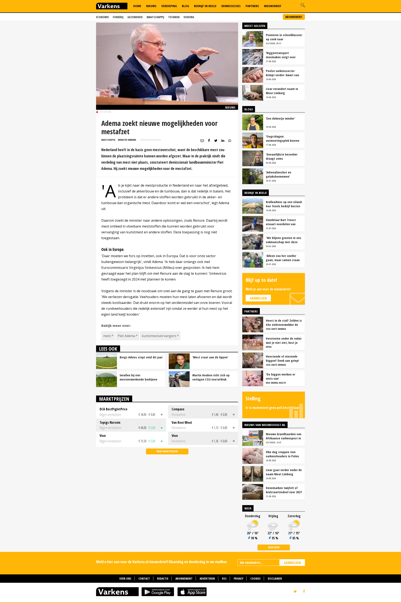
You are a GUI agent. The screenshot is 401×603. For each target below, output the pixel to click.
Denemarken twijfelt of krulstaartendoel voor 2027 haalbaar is (284, 490)
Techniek (174, 17)
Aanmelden (258, 298)
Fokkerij (118, 17)
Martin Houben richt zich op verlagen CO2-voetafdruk (211, 377)
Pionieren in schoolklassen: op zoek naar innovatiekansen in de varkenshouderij (284, 37)
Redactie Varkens (127, 139)
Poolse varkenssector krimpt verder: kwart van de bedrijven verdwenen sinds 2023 (282, 73)
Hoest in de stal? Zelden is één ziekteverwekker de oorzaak (284, 322)
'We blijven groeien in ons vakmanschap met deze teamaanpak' (283, 240)
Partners (252, 6)
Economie (102, 17)
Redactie (162, 578)
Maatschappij (155, 17)
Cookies (255, 578)
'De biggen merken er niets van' (280, 376)
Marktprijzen (114, 398)
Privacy (238, 578)
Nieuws (151, 6)
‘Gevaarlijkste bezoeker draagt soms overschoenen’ (281, 156)
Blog (185, 6)
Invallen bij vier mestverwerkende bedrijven (138, 377)
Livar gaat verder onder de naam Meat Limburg (284, 472)
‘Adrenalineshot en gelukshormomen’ (278, 174)
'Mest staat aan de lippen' (210, 357)
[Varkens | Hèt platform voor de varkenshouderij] (111, 6)
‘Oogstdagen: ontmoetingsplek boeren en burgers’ (282, 138)
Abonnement (293, 17)
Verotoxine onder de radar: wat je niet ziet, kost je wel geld (284, 340)
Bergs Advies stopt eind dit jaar (141, 357)
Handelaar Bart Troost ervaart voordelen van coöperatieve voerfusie (281, 222)
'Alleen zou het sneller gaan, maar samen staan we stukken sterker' (283, 258)
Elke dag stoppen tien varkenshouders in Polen (282, 454)
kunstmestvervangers (159, 336)
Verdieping (169, 6)
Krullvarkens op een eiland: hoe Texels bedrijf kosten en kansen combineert (284, 204)
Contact (144, 578)
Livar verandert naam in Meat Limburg (282, 91)
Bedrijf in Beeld (205, 6)
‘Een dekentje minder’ (280, 118)
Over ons (125, 578)
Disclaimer (275, 578)
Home (137, 6)
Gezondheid (135, 17)
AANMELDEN (292, 562)
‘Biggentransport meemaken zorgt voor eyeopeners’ (281, 55)
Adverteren (207, 578)
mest (107, 336)
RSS (224, 578)
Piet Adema (126, 336)
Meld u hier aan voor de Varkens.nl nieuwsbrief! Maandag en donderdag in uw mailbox (161, 561)
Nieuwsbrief (272, 6)
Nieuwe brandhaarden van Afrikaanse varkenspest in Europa (283, 436)
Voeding (189, 17)
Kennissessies (231, 6)
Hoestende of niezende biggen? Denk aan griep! (282, 358)
